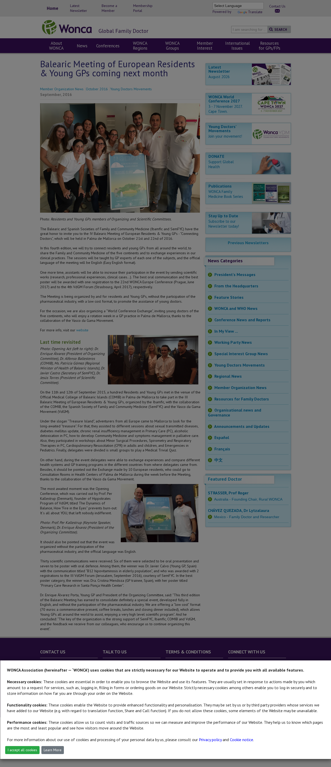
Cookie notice (241, 739)
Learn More (53, 750)
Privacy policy (210, 739)
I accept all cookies (22, 750)
